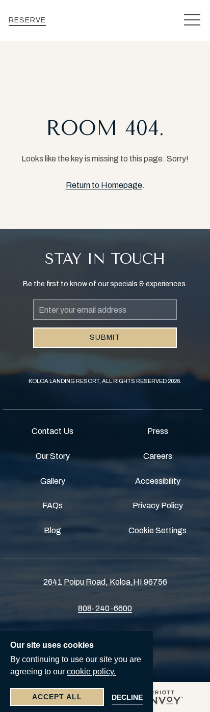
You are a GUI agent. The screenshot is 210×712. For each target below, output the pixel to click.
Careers (157, 456)
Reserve (27, 20)
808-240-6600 (105, 608)
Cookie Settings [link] (157, 530)
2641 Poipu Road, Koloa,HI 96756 (105, 582)
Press (157, 431)
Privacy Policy (158, 505)
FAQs (52, 505)
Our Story (53, 456)
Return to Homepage (104, 185)
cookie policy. (91, 671)
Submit (105, 337)
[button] (192, 20)
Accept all (57, 697)
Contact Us (52, 431)
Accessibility (157, 481)
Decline (127, 697)
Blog (52, 530)
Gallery (52, 481)
